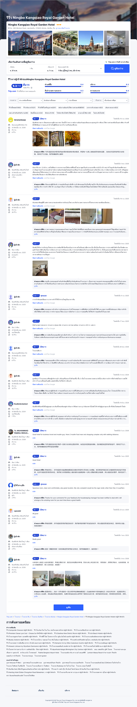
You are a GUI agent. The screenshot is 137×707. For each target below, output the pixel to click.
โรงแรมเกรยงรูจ (27, 656)
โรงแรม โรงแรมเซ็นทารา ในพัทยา (37, 666)
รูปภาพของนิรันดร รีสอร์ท (51, 663)
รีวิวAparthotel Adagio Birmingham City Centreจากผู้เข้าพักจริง (71, 649)
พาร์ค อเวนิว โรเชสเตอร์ (28, 652)
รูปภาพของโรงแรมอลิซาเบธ (32, 663)
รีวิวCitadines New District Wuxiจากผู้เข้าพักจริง (70, 633)
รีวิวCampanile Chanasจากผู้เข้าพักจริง (19, 630)
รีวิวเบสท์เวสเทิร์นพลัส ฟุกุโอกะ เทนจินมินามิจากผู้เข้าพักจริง (90, 640)
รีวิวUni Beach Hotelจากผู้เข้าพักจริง (100, 633)
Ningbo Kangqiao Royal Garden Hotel (70, 617)
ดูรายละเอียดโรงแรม (63, 28)
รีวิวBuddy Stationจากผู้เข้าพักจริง (17, 640)
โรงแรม (17, 617)
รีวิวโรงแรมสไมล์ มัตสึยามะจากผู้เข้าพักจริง (98, 646)
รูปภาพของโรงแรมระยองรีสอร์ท (72, 663)
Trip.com (9, 617)
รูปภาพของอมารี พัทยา (13, 663)
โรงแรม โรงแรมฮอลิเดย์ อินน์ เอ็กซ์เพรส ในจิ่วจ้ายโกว (103, 663)
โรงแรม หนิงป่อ (50, 617)
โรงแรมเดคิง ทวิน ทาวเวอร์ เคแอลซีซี (73, 652)
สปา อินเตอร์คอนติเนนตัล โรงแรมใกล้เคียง (20, 675)
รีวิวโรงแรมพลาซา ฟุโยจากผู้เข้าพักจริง (103, 672)
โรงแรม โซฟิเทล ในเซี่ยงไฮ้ (15, 666)
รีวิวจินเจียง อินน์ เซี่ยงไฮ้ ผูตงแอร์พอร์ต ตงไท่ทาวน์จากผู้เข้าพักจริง (28, 669)
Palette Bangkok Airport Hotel (48, 652)
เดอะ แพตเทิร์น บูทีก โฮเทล (103, 649)
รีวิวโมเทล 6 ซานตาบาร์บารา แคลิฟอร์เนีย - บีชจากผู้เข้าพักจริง (27, 649)
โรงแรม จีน (26, 617)
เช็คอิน (12, 67)
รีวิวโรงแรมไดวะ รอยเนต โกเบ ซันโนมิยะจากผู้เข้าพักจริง (50, 640)
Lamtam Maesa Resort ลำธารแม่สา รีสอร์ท (101, 652)
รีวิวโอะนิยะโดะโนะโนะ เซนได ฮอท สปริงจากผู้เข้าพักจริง (53, 630)
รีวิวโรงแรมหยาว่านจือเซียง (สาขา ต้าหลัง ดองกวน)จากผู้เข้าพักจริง (28, 643)
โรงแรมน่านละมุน (120, 649)
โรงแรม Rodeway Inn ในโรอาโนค (62, 666)
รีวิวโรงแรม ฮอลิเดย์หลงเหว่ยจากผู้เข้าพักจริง (96, 636)
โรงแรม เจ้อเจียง (37, 617)
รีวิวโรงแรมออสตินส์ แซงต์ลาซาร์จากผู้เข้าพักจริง (65, 646)
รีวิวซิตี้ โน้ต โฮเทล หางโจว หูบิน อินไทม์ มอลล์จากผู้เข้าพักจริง (59, 636)
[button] (120, 3)
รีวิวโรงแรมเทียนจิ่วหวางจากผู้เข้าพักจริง (87, 630)
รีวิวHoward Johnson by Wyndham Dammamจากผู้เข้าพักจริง (27, 646)
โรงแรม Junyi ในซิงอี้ (83, 666)
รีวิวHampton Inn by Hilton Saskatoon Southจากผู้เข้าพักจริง (72, 643)
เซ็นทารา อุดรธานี (12, 652)
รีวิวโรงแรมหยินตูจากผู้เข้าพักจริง (106, 643)
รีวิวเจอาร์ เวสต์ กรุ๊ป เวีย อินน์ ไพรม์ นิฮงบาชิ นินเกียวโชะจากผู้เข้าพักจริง (75, 669)
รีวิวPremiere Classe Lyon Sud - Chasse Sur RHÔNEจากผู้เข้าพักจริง (29, 633)
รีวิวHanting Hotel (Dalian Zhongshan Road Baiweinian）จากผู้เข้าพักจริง (31, 672)
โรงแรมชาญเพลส (40, 656)
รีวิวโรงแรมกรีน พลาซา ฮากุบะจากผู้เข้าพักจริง (72, 672)
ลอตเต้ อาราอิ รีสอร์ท (13, 656)
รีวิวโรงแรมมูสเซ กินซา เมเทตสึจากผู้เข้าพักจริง (22, 636)
